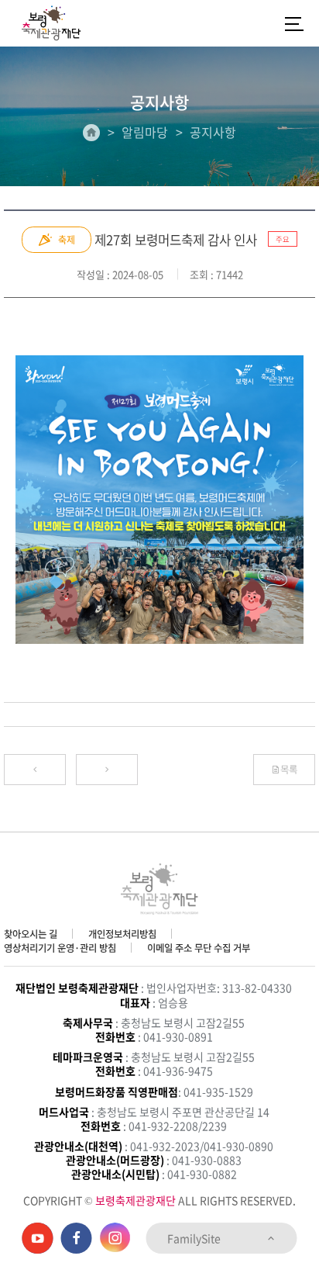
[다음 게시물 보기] (107, 769)
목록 (288, 770)
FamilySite (195, 1238)
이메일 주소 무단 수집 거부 (198, 948)
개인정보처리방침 (122, 934)
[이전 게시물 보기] (35, 769)
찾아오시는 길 (30, 934)
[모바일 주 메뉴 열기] (294, 23)
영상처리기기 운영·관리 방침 (60, 948)
